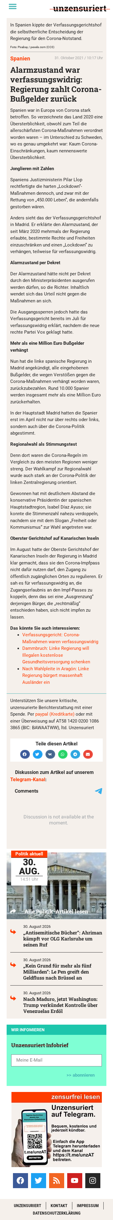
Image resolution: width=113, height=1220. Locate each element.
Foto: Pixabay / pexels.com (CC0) (32, 47)
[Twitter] (38, 1180)
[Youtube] (74, 1180)
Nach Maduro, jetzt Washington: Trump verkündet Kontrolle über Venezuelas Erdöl (60, 1005)
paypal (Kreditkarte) (54, 714)
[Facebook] (20, 1180)
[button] (12, 6)
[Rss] (56, 1180)
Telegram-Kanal (27, 779)
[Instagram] (92, 1180)
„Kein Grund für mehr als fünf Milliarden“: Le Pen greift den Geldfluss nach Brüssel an (57, 971)
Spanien (20, 58)
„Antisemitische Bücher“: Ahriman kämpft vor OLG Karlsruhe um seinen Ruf (62, 938)
